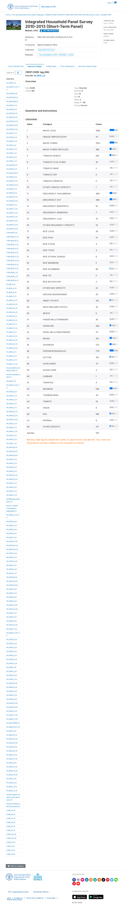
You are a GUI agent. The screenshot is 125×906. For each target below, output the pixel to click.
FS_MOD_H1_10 (11, 767)
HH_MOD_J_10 (11, 565)
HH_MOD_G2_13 (12, 416)
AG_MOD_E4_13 (12, 125)
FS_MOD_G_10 (11, 763)
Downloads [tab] (51, 66)
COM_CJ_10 (10, 850)
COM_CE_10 (10, 826)
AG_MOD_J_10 (11, 671)
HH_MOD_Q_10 (11, 597)
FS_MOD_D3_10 (11, 743)
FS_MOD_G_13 (11, 332)
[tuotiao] (107, 880)
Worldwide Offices (40, 892)
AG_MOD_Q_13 (11, 193)
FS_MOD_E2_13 (11, 320)
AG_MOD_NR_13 (12, 173)
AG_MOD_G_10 (11, 659)
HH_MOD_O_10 (11, 589)
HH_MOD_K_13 (11, 439)
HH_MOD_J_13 (11, 435)
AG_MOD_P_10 (11, 695)
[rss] (91, 880)
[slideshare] (95, 880)
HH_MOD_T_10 (11, 613)
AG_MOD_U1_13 (11, 217)
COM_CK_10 (10, 854)
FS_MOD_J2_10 (11, 791)
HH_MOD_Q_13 (11, 467)
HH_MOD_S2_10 (12, 609)
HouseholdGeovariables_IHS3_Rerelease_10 (13, 797)
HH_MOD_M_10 (11, 577)
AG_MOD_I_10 (11, 667)
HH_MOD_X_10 (11, 629)
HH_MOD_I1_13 (11, 427)
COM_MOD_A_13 (12, 237)
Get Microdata (50, 31)
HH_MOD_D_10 (11, 529)
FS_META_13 (10, 284)
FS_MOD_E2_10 (11, 751)
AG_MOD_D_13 (11, 109)
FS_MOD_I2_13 (11, 356)
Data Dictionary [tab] (35, 66)
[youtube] (78, 883)
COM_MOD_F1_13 (12, 256)
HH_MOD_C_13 (11, 396)
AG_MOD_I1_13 (11, 149)
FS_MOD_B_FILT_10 (13, 727)
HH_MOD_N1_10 (11, 581)
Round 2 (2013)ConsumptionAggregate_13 (12, 508)
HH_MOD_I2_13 (11, 431)
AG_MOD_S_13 (11, 205)
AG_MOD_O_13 (11, 177)
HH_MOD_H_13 (11, 423)
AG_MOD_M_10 (11, 683)
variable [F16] (106, 15)
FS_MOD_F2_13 (11, 328)
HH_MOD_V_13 (11, 491)
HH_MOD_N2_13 (12, 455)
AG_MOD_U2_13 (12, 221)
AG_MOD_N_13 (11, 169)
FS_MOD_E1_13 (11, 316)
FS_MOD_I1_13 (11, 352)
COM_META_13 (11, 233)
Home (8, 15)
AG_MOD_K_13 (11, 157)
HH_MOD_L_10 (11, 573)
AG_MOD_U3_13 (12, 225)
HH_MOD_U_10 (11, 617)
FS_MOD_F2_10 (11, 759)
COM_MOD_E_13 (12, 252)
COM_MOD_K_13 (12, 280)
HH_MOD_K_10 (11, 569)
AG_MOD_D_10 (11, 647)
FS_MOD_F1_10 (11, 755)
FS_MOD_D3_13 (11, 308)
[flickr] (78, 880)
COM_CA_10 (10, 810)
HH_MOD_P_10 (11, 593)
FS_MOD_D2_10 (11, 739)
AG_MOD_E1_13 (11, 113)
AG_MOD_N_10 (11, 687)
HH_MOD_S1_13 (11, 475)
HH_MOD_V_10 (11, 621)
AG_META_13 (11, 83)
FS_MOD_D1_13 (11, 300)
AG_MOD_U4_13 (12, 229)
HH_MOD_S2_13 (12, 479)
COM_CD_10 (10, 822)
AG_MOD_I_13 (11, 145)
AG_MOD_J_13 (11, 153)
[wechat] (116, 880)
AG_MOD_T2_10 (12, 719)
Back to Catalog (16, 866)
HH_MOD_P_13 (11, 463)
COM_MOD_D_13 (12, 249)
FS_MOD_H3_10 (11, 775)
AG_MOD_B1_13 (11, 93)
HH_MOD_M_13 (11, 447)
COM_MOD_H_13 (12, 268)
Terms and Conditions (34, 898)
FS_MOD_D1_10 (11, 735)
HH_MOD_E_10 (11, 533)
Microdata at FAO (48, 7)
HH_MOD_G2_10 (12, 545)
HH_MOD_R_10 (11, 601)
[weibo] (74, 883)
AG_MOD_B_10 (11, 639)
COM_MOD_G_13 (12, 264)
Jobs (9, 898)
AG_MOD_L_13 (11, 161)
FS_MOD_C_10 (11, 731)
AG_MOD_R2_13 (12, 201)
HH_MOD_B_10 (11, 521)
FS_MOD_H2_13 (11, 340)
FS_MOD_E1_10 (11, 747)
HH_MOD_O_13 (11, 459)
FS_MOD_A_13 (11, 288)
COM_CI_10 (10, 846)
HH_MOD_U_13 (11, 487)
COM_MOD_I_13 (12, 272)
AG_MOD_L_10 (11, 679)
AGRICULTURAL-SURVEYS (55, 15)
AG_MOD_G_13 (11, 137)
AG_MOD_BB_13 (12, 101)
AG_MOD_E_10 (11, 651)
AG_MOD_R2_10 (12, 707)
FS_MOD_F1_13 (11, 324)
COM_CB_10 (10, 814)
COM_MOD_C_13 (12, 244)
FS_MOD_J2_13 (11, 364)
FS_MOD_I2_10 (11, 783)
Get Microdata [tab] (68, 66)
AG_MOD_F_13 (11, 133)
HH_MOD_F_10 (11, 537)
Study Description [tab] (16, 66)
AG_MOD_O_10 (11, 691)
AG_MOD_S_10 (11, 711)
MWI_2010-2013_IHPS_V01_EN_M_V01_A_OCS (82, 15)
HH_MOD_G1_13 (11, 411)
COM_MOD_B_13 (12, 241)
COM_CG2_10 (11, 838)
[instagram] (82, 880)
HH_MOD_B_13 (11, 392)
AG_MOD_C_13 (11, 105)
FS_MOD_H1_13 (11, 336)
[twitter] (112, 880)
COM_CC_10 (10, 818)
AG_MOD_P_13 (11, 189)
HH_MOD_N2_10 (12, 585)
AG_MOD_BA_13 (12, 97)
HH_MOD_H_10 (11, 553)
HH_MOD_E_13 (11, 404)
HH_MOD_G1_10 (11, 541)
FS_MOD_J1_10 (11, 787)
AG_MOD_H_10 (11, 663)
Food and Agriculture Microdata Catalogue (28, 15)
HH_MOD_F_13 (11, 408)
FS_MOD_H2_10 (11, 771)
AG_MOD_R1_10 (11, 703)
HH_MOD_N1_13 (11, 451)
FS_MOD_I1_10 (11, 779)
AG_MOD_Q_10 (11, 699)
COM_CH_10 (10, 842)
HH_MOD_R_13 (11, 471)
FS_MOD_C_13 (11, 296)
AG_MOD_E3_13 (12, 121)
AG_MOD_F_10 (11, 655)
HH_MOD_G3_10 (12, 549)
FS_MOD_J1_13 (11, 360)
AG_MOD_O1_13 (12, 181)
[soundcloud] (99, 880)
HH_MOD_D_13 (11, 400)
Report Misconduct (14, 900)
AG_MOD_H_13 (11, 141)
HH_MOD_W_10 (11, 625)
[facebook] (74, 880)
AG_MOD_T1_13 (11, 209)
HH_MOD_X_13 (11, 495)
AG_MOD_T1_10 (11, 715)
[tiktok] (103, 880)
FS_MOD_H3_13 (11, 344)
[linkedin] (87, 880)
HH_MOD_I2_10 (11, 561)
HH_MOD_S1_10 (11, 605)
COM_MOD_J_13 (12, 276)
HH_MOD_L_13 (11, 443)
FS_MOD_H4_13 (11, 348)
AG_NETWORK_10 (12, 723)
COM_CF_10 (10, 830)
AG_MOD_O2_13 (12, 185)
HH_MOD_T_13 (11, 483)
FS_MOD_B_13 (11, 292)
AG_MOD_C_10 (11, 643)
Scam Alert (51, 898)
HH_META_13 (11, 381)
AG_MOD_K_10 (11, 675)
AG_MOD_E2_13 (12, 117)
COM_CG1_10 (11, 834)
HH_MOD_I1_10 (11, 557)
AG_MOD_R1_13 (11, 197)
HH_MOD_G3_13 (12, 419)
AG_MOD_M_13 (11, 165)
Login (109, 3)
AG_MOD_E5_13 (12, 129)
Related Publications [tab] (88, 66)
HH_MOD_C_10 (11, 525)
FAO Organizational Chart (18, 892)
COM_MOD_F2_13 (12, 260)
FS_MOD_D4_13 (11, 312)
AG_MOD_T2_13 (12, 213)
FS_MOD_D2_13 (11, 304)
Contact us (18, 898)
